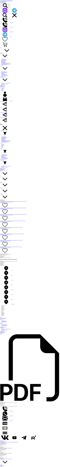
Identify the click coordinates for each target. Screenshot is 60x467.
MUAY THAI (3, 145)
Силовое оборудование (4, 74)
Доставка (1, 440)
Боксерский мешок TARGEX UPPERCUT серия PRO (6, 234)
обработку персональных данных (8, 453)
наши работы (3, 88)
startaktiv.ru (4, 442)
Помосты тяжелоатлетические (5, 75)
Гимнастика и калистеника (4, 325)
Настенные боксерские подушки (5, 63)
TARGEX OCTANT (2, 85)
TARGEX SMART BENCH (4, 71)
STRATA (2, 147)
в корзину (1, 466)
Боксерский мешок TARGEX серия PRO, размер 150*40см (6, 208)
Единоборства (1, 53)
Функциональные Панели (3, 76)
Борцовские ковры (3, 136)
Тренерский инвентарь (4, 64)
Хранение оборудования (2, 331)
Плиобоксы (3, 73)
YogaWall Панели (2, 86)
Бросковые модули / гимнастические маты (6, 141)
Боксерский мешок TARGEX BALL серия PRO (5, 247)
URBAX (2, 146)
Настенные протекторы (4, 60)
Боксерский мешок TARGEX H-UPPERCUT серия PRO (6, 221)
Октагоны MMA (3, 139)
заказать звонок (2, 447)
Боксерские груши (3, 138)
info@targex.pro (2, 264)
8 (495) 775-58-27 (2, 263)
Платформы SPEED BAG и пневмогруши (6, 140)
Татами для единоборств (4, 59)
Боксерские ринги (3, 61)
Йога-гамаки (3, 83)
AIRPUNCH (3, 144)
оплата (2, 89)
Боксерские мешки (4, 62)
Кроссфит (1, 323)
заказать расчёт (1, 202)
